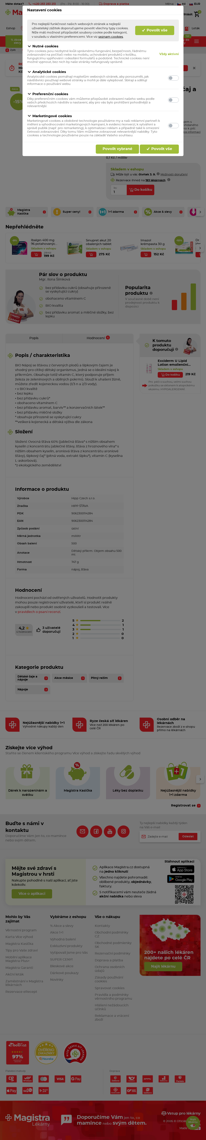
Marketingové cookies (52, 116)
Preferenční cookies (50, 94)
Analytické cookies (49, 72)
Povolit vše (156, 30)
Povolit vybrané (117, 149)
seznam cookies (110, 36)
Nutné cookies (45, 46)
